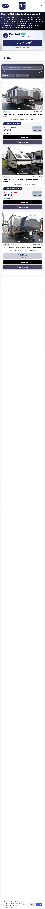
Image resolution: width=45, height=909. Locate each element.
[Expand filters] (40, 58)
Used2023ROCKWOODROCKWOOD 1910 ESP (22, 247)
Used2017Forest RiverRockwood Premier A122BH (20, 181)
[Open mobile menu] (41, 6)
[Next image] (40, 96)
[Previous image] (5, 96)
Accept (38, 904)
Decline (32, 904)
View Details (24, 137)
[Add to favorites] (40, 107)
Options (25, 904)
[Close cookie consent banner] (43, 904)
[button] (22, 40)
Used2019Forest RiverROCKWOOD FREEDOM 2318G (22, 116)
